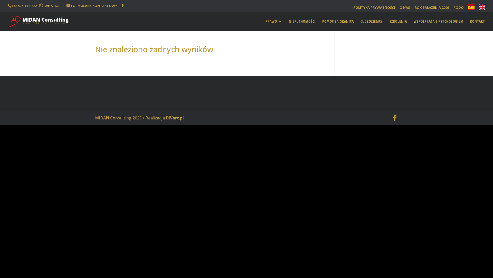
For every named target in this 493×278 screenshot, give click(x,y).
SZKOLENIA (398, 22)
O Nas (405, 8)
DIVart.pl (175, 118)
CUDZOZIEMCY (372, 22)
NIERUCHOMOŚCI (302, 22)
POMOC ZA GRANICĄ (338, 22)
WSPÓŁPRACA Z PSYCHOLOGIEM (438, 22)
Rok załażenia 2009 (432, 8)
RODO (458, 8)
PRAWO (271, 22)
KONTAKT (477, 22)
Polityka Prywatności (374, 8)
